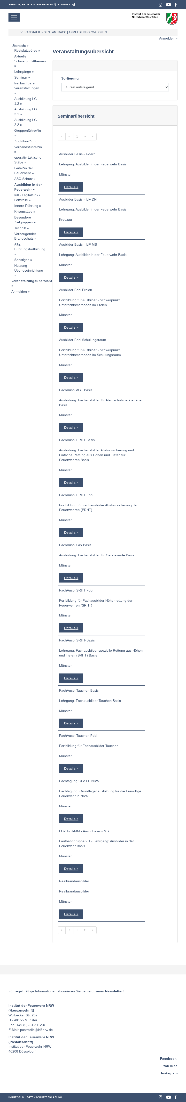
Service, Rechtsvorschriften (30, 4)
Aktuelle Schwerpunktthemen (30, 58)
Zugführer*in (23, 141)
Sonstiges (21, 260)
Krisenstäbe (23, 211)
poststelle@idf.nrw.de (36, 1030)
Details (70, 187)
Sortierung (70, 78)
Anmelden (167, 38)
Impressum (16, 1097)
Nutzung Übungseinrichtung (28, 268)
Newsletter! (114, 991)
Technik (20, 228)
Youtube (168, 5)
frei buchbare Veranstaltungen (26, 85)
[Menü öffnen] (14, 17)
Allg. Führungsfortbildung (29, 246)
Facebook (176, 5)
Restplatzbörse (25, 50)
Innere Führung (26, 206)
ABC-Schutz (23, 179)
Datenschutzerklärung (44, 1097)
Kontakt (64, 4)
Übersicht (18, 46)
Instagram (160, 5)
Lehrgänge (22, 71)
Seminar (20, 77)
